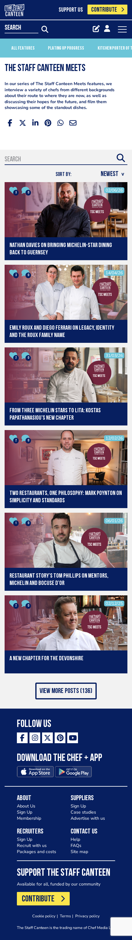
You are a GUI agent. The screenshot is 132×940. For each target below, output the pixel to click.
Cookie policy (44, 916)
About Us (26, 806)
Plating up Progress (66, 48)
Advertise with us (88, 818)
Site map (79, 852)
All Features (23, 48)
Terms (65, 916)
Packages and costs (36, 852)
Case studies (83, 812)
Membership (29, 818)
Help (75, 839)
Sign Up (24, 812)
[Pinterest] (60, 737)
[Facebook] (22, 737)
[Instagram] (34, 737)
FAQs (76, 845)
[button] (66, 691)
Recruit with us (32, 845)
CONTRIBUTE (104, 10)
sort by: (64, 174)
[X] (47, 737)
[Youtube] (72, 737)
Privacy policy (87, 916)
